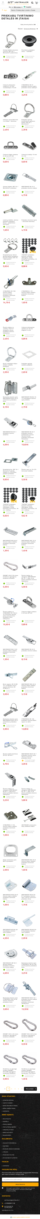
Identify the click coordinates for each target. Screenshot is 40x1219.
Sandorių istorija (8, 1129)
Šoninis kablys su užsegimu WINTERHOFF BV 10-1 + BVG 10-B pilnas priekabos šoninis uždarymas (29, 791)
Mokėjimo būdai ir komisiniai (11, 1149)
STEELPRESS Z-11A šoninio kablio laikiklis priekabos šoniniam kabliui (10, 827)
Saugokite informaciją (9, 1143)
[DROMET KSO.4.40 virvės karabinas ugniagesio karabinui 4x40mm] (10, 1025)
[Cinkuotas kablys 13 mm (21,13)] (29, 145)
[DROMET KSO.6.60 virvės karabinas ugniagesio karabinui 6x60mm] (29, 1025)
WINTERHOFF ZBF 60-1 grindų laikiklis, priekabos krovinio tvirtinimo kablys (10, 965)
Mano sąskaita (7, 1115)
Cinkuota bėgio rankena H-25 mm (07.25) (29, 612)
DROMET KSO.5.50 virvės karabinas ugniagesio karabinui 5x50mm (10, 577)
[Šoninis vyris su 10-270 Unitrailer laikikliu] (29, 460)
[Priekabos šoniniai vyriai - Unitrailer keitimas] (29, 211)
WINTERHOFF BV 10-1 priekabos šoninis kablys (29, 187)
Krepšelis (6, 1121)
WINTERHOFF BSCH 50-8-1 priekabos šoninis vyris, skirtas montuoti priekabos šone (29, 897)
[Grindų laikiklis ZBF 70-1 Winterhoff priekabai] (10, 177)
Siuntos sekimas (8, 1103)
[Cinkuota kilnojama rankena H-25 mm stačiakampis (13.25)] (10, 76)
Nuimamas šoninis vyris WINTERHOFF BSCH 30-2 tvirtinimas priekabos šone (10, 721)
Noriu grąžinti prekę (9, 1108)
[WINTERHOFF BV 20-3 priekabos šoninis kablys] (29, 640)
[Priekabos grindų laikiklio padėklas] (29, 354)
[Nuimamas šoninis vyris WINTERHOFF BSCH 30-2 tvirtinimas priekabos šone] (10, 710)
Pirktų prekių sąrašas (9, 1127)
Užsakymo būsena (8, 1100)
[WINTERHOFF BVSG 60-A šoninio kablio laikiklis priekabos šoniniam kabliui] (10, 885)
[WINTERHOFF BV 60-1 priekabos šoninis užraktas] (10, 423)
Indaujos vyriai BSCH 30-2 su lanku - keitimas (10, 120)
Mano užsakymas (8, 1096)
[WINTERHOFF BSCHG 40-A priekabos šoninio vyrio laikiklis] (10, 920)
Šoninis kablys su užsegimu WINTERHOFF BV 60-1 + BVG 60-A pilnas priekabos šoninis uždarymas (10, 791)
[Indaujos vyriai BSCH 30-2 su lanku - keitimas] (10, 110)
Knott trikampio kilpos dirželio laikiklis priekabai (10, 365)
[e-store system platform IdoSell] (20, 1217)
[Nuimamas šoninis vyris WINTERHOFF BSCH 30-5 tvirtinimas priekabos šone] (10, 388)
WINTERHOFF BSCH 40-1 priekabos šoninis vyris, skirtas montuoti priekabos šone (29, 756)
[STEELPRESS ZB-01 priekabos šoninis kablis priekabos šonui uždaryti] (29, 76)
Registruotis (7, 1118)
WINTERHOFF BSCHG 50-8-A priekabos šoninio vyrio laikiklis (29, 931)
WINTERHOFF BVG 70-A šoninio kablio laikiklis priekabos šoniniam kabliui (29, 862)
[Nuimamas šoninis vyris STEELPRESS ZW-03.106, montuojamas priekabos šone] (29, 954)
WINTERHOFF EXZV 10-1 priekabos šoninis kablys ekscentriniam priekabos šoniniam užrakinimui (29, 1000)
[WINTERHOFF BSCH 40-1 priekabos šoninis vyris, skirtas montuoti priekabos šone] (29, 745)
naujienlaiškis (7, 1135)
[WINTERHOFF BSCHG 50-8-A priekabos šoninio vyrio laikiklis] (29, 920)
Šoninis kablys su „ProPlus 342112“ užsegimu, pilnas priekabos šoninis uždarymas (8, 330)
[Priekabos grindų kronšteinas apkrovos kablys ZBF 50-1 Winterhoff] (29, 110)
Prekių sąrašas (7, 1124)
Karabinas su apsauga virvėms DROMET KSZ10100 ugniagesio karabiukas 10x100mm (29, 1071)
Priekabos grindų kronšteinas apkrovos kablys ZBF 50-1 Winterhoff (28, 122)
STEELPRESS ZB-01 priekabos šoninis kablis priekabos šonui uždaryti (29, 86)
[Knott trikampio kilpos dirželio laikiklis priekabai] (10, 354)
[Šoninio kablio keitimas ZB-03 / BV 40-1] (10, 745)
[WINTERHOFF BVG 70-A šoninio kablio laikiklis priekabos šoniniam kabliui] (29, 851)
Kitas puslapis (30, 1089)
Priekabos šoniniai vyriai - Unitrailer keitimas (29, 220)
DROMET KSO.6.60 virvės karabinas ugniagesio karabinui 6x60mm (29, 1035)
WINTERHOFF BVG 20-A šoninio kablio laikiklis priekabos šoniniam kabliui (29, 686)
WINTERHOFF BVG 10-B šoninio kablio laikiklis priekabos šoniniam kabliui (10, 651)
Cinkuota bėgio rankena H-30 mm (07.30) (10, 155)
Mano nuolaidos (8, 1132)
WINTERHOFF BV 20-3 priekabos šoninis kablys (29, 650)
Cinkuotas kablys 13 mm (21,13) (29, 155)
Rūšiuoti (20, 29)
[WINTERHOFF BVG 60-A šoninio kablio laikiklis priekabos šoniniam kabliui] (10, 531)
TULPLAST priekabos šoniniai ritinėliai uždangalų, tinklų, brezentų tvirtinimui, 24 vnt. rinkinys (29, 257)
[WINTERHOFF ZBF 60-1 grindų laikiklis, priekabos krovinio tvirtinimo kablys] (10, 954)
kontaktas (6, 1111)
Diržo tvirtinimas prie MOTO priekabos (9, 860)
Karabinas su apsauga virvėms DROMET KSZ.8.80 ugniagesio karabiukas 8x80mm (10, 1071)
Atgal (5, 10)
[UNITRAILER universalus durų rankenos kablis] (29, 816)
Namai (13, 10)
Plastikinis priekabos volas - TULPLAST (28, 50)
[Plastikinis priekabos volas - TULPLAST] (29, 41)
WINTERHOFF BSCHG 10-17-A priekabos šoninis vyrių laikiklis (29, 398)
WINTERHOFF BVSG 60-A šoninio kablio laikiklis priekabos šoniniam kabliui (10, 897)
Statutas (5, 1152)
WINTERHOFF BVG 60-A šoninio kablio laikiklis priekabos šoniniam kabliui (10, 543)
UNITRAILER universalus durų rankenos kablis (29, 825)
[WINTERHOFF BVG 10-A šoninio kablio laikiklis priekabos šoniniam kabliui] (29, 531)
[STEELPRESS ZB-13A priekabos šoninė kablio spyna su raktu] (29, 710)
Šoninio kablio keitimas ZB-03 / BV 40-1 (10, 754)
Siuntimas (6, 1146)
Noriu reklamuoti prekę (10, 1105)
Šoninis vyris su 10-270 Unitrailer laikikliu (29, 470)
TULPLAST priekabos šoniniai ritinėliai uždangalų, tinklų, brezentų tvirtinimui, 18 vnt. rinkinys (10, 507)
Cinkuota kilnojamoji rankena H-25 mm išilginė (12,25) (28, 329)
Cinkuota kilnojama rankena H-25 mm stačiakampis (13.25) (9, 86)
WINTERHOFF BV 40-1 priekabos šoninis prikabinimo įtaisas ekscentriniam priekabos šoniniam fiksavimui (28, 435)
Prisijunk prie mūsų (9, 1169)
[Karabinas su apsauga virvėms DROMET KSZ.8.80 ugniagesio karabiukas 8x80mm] (10, 1060)
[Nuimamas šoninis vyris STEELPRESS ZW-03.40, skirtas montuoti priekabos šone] (10, 989)
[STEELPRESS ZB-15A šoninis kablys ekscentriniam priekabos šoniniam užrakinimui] (10, 282)
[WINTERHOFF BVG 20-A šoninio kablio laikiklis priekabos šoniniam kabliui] (29, 675)
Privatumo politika (8, 1154)
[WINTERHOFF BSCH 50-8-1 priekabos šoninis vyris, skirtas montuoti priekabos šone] (29, 885)
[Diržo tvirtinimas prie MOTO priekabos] (10, 851)
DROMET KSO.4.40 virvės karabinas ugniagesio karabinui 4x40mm (10, 1035)
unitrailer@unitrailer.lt (12, 1200)
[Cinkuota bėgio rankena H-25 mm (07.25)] (29, 602)
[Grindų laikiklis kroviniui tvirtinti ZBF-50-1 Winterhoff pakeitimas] (10, 41)
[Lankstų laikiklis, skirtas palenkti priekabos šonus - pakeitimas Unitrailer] (10, 211)
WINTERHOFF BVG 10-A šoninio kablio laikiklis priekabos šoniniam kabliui (29, 543)
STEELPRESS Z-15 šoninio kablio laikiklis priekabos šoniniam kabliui (28, 293)
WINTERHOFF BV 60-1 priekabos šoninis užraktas (9, 433)
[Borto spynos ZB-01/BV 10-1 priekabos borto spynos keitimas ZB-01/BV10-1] (10, 675)
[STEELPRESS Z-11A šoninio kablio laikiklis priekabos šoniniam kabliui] (10, 816)
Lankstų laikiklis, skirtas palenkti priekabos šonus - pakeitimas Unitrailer (10, 222)
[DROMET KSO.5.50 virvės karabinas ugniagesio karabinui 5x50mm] (10, 566)
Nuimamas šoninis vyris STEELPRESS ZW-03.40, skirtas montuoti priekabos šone (10, 1000)
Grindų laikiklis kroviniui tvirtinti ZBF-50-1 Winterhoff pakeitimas (10, 51)
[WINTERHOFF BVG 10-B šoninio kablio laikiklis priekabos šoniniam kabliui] (10, 640)
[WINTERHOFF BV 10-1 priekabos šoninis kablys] (29, 177)
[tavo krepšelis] (37, 2)
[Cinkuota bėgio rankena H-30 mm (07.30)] (10, 145)
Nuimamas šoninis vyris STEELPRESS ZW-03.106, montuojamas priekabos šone (29, 965)
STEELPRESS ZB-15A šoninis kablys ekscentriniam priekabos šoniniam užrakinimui (9, 293)
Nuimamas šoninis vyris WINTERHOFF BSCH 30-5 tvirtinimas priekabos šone (10, 399)
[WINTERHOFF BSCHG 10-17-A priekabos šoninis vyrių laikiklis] (29, 388)
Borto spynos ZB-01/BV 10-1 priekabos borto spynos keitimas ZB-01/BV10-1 (10, 686)
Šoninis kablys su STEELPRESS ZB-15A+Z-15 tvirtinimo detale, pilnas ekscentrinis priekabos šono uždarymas (10, 615)
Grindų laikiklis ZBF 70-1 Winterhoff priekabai (10, 187)
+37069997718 (9, 1203)
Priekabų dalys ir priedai (23, 10)
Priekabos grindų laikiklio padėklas (27, 364)
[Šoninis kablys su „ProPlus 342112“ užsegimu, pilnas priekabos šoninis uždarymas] (10, 318)
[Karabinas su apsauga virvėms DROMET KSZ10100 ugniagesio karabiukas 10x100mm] (29, 1060)
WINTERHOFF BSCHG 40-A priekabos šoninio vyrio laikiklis (10, 931)
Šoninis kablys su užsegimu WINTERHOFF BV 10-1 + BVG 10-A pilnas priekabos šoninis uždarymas (29, 578)
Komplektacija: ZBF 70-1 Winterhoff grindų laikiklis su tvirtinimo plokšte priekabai (10, 471)
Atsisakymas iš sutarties (10, 1158)
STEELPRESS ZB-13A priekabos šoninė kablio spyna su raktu (29, 720)
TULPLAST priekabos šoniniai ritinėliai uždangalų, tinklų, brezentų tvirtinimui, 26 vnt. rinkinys (29, 507)
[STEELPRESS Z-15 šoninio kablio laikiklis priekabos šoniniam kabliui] (29, 282)
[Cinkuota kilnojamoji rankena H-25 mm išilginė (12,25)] (29, 318)
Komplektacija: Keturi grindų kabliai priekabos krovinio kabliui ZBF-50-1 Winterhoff (10, 257)
